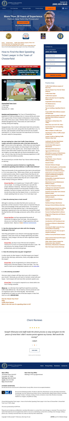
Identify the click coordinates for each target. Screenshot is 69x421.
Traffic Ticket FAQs (50, 93)
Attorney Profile (27, 8)
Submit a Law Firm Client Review (35, 355)
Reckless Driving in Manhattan (53, 203)
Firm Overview (14, 8)
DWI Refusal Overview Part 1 (53, 148)
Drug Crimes (48, 157)
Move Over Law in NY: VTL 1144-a (54, 124)
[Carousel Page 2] (34, 345)
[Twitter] (3, 392)
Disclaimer (57, 365)
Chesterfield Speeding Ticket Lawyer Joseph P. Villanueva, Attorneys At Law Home (12, 3)
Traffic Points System (51, 95)
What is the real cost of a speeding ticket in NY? (16, 304)
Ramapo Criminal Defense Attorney (54, 205)
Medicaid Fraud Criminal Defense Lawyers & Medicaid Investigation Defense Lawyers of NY (54, 174)
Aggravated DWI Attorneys (52, 151)
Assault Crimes (49, 162)
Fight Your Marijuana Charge (53, 185)
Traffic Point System (8, 302)
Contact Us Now (23, 22)
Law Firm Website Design (58, 417)
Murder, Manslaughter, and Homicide (55, 167)
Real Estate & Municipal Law (53, 219)
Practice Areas (39, 8)
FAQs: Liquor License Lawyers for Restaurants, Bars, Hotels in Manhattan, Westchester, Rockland (54, 243)
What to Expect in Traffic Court (53, 130)
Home (4, 8)
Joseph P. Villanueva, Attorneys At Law (20, 417)
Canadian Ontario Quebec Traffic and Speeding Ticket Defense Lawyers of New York (55, 117)
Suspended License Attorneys (53, 101)
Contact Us (50, 8)
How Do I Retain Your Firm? (10, 299)
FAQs (3, 300)
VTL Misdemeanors (50, 103)
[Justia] (10, 392)
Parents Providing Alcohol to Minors (55, 212)
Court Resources (49, 106)
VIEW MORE (34, 350)
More (66, 8)
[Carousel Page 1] (32, 345)
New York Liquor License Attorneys (54, 247)
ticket (27, 223)
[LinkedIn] (6, 392)
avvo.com (36, 266)
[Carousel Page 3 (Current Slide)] (37, 345)
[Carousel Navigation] (34, 345)
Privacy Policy (48, 365)
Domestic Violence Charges (52, 165)
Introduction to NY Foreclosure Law (55, 221)
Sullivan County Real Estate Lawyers (55, 234)
